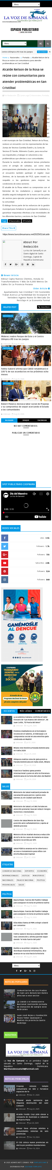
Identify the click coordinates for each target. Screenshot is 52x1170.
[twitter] (20, 970)
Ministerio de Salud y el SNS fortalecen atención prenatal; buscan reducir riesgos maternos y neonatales (32, 809)
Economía (42, 871)
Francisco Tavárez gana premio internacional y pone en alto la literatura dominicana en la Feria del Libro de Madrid (32, 773)
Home (4, 57)
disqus (26, 420)
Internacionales (10, 876)
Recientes (9, 711)
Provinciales (8, 885)
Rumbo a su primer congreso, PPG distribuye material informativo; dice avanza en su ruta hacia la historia (30, 951)
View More (45, 307)
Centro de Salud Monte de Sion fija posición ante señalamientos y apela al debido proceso (31, 823)
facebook (42, 420)
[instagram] (34, 970)
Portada (26, 57)
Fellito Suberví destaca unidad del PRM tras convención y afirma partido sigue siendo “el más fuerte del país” (31, 937)
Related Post (9, 307)
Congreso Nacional (12, 871)
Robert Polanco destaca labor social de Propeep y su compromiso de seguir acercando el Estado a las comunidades (25, 407)
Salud (21, 885)
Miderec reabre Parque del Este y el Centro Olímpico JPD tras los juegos (22, 338)
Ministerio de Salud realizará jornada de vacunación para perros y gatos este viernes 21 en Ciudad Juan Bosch (31, 795)
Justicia (25, 876)
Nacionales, (37, 95)
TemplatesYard (40, 1163)
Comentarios (42, 711)
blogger (9, 420)
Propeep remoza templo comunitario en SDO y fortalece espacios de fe (32, 1089)
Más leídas (26, 711)
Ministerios (38, 876)
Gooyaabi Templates (33, 1167)
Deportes (29, 871)
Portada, (45, 95)
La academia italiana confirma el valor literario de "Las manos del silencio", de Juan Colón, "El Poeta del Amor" (31, 720)
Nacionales (29, 52)
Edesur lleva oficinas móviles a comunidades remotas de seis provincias (32, 1131)
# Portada (27, 221)
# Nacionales (14, 221)
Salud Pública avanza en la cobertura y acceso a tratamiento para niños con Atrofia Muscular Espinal (31, 851)
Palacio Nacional (25, 880)
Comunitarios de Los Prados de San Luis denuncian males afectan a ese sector (32, 993)
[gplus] (25, 970)
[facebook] (16, 970)
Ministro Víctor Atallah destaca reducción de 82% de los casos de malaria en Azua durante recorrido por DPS (32, 837)
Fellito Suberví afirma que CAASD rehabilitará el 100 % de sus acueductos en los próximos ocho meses (24, 372)
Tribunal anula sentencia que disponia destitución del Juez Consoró (32, 1103)
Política (41, 880)
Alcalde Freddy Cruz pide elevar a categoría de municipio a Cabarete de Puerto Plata (32, 1117)
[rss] (30, 970)
